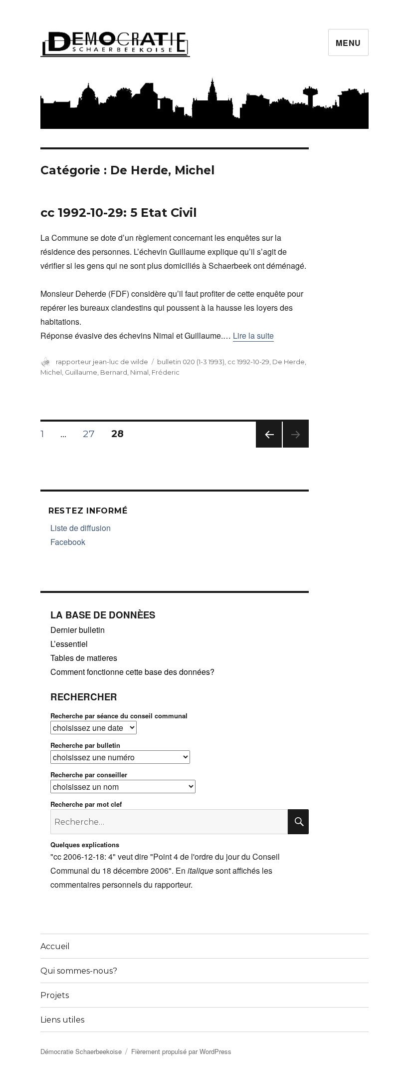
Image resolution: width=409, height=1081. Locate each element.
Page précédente (269, 447)
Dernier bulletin (77, 629)
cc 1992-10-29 (248, 362)
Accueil (55, 946)
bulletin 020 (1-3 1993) (190, 362)
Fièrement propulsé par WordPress (181, 1051)
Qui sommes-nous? (78, 971)
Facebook (67, 541)
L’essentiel (69, 643)
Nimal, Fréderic (155, 372)
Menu (348, 42)
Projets (54, 995)
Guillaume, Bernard (96, 372)
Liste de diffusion (80, 528)
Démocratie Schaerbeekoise (81, 1051)
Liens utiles (62, 1020)
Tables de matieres (83, 657)
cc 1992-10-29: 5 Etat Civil (118, 212)
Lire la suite (253, 335)
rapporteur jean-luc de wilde (102, 362)
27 (92, 434)
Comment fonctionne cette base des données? (132, 671)
